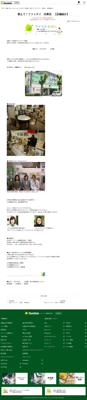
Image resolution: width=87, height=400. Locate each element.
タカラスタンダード (50, 336)
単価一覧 (3, 340)
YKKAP (68, 323)
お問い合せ (4, 360)
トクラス (68, 336)
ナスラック (47, 343)
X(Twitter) (4, 367)
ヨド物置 (68, 343)
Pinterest (25, 363)
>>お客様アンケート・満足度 (16, 267)
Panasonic (47, 333)
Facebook (4, 363)
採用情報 (25, 353)
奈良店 (26, 283)
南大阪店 (9, 283)
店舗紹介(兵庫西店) (7, 323)
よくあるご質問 (27, 336)
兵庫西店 (16, 2)
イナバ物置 (69, 340)
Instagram (25, 360)
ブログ (24, 330)
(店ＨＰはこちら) (29, 67)
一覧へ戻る (43, 296)
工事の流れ (4, 336)
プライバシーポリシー (7, 357)
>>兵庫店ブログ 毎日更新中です (17, 202)
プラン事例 (4, 326)
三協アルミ (47, 326)
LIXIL (45, 323)
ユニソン (68, 330)
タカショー (47, 330)
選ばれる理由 (26, 333)
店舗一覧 (25, 346)
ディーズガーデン (49, 346)
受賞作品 (3, 330)
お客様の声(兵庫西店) (29, 326)
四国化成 (68, 326)
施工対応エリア (27, 343)
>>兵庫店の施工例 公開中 (15, 263)
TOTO (68, 333)
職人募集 (3, 353)
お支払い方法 (26, 340)
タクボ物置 (69, 346)
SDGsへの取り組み (6, 350)
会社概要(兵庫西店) (7, 346)
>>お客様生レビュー (13, 265)
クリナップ (47, 340)
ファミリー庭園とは (7, 333)
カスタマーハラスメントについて (32, 350)
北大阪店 (18, 283)
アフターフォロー (6, 343)
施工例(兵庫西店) (27, 323)
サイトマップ (26, 357)
